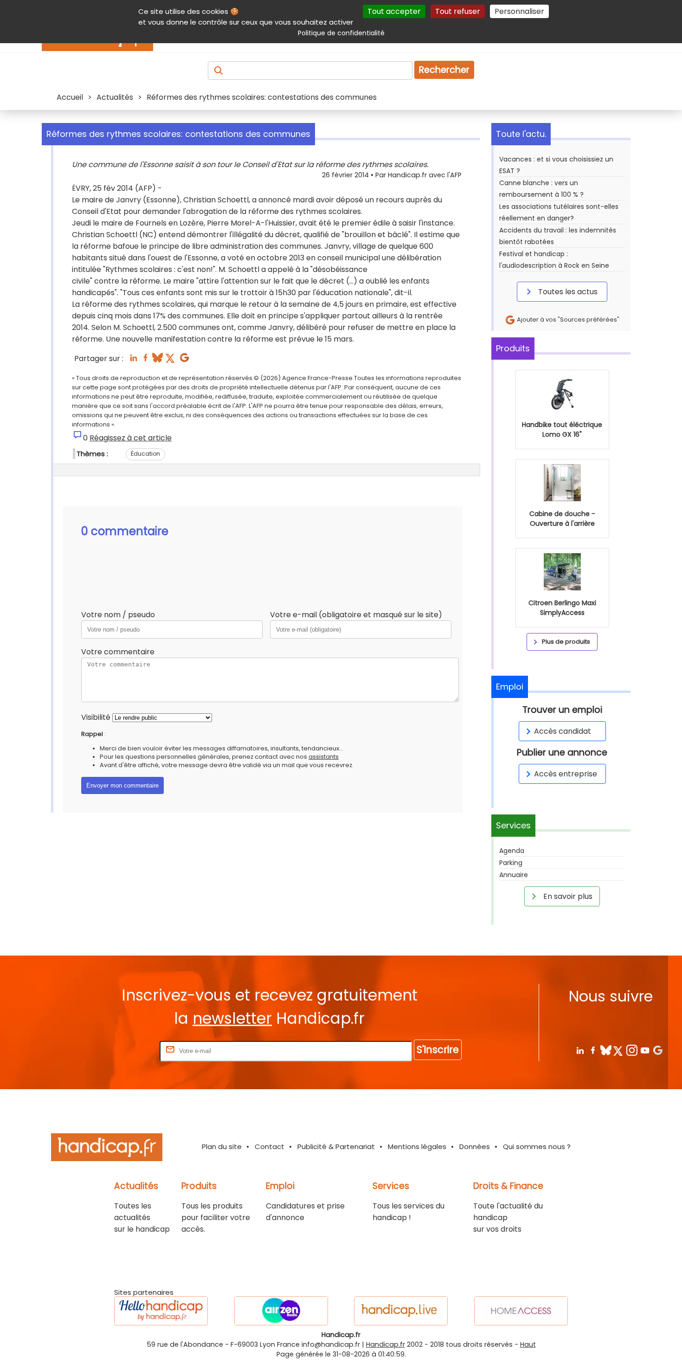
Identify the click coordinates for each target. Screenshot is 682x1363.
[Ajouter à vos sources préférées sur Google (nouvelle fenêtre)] (184, 360)
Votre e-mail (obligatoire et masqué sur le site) (356, 614)
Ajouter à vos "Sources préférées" (567, 319)
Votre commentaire (117, 651)
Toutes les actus (567, 291)
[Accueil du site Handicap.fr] (106, 1148)
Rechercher (444, 70)
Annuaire (513, 874)
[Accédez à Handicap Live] (401, 1310)
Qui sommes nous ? (537, 1146)
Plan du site (222, 1146)
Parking (510, 862)
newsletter (232, 1018)
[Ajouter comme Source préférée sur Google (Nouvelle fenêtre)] (657, 1050)
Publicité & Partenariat (336, 1146)
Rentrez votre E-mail (121, 1050)
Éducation (145, 454)
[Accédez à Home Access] (521, 1310)
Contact (269, 1146)
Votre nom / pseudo (118, 614)
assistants (324, 757)
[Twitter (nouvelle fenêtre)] (171, 360)
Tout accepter (394, 11)
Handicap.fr (385, 1344)
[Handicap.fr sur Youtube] (644, 1050)
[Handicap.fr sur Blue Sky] (605, 1050)
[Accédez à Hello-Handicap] (161, 1310)
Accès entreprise (565, 774)
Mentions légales (417, 1146)
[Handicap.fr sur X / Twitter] (618, 1050)
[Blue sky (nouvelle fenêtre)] (157, 360)
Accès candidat (562, 731)
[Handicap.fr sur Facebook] (592, 1050)
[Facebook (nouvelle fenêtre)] (145, 360)
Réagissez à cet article (131, 438)
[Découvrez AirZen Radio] (281, 1310)
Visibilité (95, 717)
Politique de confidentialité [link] (341, 33)
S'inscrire (438, 1049)
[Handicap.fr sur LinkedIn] (579, 1050)
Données (474, 1146)
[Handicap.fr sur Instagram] (631, 1050)
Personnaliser (519, 11)
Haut (528, 1344)
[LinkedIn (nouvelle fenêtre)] (133, 360)
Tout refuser (457, 11)
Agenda (511, 850)
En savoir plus (566, 896)
